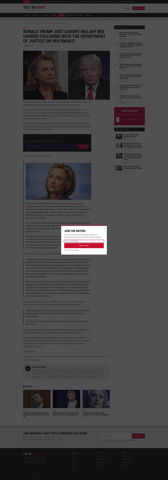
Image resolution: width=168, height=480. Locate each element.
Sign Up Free (84, 245)
